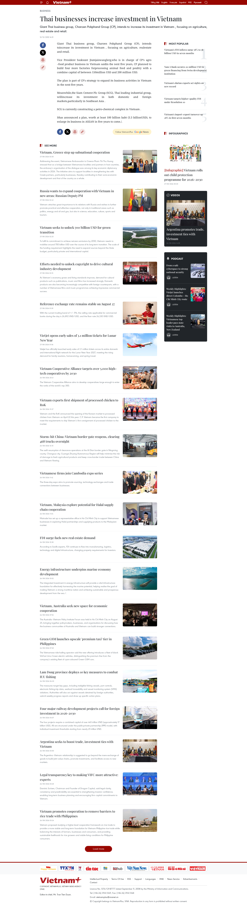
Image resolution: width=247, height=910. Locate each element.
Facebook (43, 45)
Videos (175, 195)
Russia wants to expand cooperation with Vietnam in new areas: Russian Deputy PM (77, 193)
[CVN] (157, 868)
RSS (129, 878)
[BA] (197, 868)
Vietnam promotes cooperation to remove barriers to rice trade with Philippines (77, 813)
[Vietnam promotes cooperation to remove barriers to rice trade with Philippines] (140, 820)
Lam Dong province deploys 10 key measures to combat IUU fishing (79, 674)
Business (45, 10)
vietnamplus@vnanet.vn (107, 897)
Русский (197, 2)
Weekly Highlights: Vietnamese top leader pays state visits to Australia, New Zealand (176, 322)
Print (43, 60)
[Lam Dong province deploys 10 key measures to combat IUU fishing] (140, 681)
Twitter (43, 53)
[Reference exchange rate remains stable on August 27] (140, 313)
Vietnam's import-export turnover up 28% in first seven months (183, 116)
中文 (190, 2)
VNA (161, 878)
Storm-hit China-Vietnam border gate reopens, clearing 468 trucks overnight (79, 438)
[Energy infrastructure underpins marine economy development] (140, 578)
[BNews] (105, 868)
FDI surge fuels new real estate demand (67, 538)
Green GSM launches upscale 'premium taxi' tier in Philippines (76, 641)
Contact (93, 882)
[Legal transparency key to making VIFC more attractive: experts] (140, 783)
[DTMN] (177, 868)
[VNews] (79, 868)
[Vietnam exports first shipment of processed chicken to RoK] (140, 409)
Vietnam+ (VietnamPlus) (62, 2)
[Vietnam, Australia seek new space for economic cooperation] (140, 615)
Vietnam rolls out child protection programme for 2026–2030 (183, 175)
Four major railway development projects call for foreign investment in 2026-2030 (80, 710)
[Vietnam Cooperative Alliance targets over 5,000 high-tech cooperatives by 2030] (140, 377)
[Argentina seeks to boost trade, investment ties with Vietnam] (140, 750)
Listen (175, 277)
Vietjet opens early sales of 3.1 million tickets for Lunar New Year (78, 337)
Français (173, 2)
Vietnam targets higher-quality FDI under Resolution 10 (182, 100)
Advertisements (190, 878)
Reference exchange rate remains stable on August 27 (77, 304)
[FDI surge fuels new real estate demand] (140, 546)
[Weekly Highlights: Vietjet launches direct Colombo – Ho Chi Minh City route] (198, 294)
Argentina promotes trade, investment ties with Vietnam (185, 234)
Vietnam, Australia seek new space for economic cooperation (73, 608)
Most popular (178, 43)
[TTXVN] (66, 868)
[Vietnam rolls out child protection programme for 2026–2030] (185, 152)
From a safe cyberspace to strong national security (177, 269)
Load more (98, 848)
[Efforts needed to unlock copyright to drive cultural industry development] (140, 273)
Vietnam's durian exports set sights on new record (184, 84)
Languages (150, 878)
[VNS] (137, 868)
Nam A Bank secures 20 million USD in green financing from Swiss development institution (185, 70)
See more (50, 145)
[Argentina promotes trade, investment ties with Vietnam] (185, 213)
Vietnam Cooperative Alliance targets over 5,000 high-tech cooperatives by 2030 (78, 370)
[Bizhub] (118, 868)
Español (182, 2)
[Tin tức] (92, 868)
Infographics (178, 133)
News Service (173, 878)
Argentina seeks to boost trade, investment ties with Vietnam (76, 743)
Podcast (177, 258)
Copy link (43, 67)
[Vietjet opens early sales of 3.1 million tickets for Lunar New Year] (140, 344)
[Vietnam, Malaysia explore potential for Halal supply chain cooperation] (140, 513)
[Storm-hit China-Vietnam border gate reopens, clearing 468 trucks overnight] (140, 445)
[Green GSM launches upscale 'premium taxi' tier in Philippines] (140, 648)
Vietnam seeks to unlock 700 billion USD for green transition (75, 229)
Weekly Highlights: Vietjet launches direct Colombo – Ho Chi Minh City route (177, 294)
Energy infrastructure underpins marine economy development (75, 571)
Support (138, 878)
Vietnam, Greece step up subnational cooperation (75, 152)
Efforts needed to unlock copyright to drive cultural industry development (76, 266)
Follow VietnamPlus (124, 131)
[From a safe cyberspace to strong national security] (198, 271)
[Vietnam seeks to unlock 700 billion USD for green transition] (140, 236)
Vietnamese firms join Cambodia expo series (71, 473)
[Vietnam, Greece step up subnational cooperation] (140, 161)
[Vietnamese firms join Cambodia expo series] (140, 482)
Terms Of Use (117, 878)
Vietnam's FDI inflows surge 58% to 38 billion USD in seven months (183, 51)
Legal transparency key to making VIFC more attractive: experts (79, 777)
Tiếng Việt (155, 2)
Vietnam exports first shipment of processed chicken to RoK (79, 402)
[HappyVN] (48, 868)
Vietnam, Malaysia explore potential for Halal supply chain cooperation (76, 507)
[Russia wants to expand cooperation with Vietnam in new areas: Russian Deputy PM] (140, 200)
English (164, 2)
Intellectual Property (99, 878)
